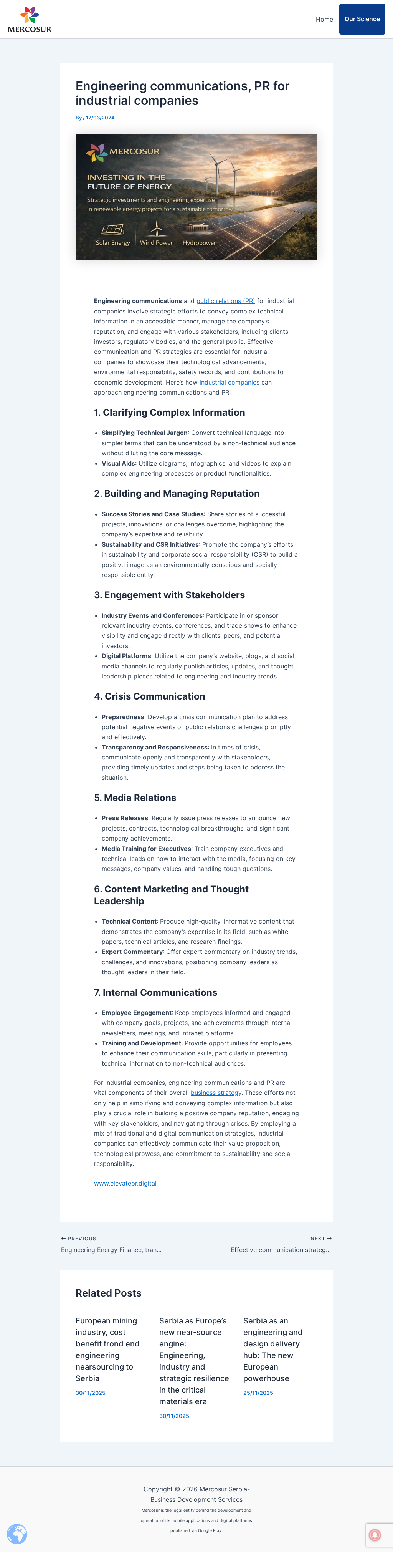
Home (324, 19)
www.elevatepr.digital (125, 1183)
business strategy (216, 1092)
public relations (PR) (225, 301)
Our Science (362, 19)
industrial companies (229, 382)
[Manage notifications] (375, 1535)
